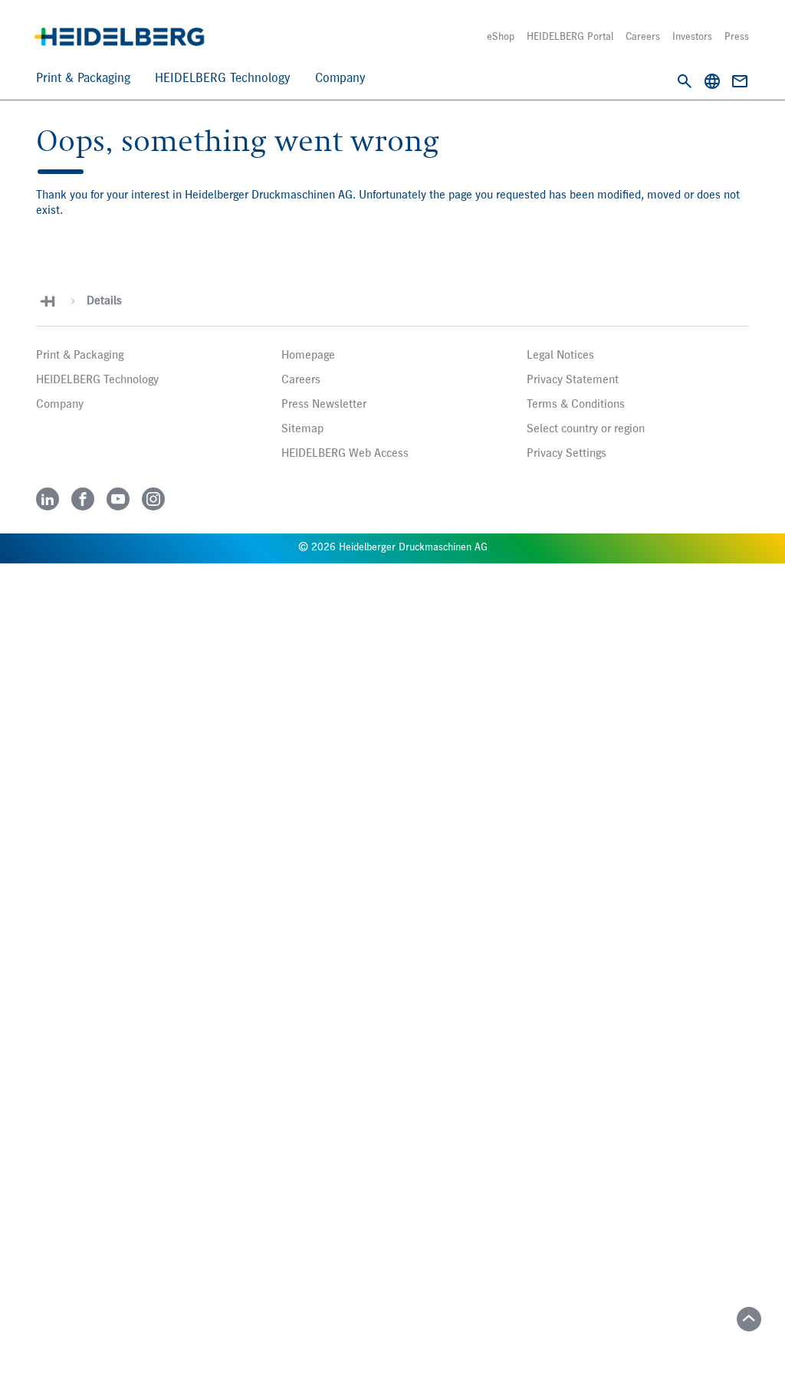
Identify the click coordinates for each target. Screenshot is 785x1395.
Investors (692, 36)
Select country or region (586, 429)
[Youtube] (118, 498)
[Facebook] (82, 498)
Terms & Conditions (576, 405)
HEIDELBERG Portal (570, 36)
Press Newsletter (323, 405)
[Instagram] (153, 498)
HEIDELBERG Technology (223, 78)
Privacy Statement (573, 380)
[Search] (684, 81)
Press (736, 36)
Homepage (308, 356)
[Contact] (740, 81)
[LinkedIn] (47, 498)
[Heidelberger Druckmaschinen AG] (119, 37)
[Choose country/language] (712, 81)
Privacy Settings (566, 454)
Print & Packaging (83, 78)
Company (340, 78)
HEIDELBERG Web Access (345, 454)
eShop (500, 36)
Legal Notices (560, 356)
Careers (643, 36)
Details (104, 301)
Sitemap (302, 429)
